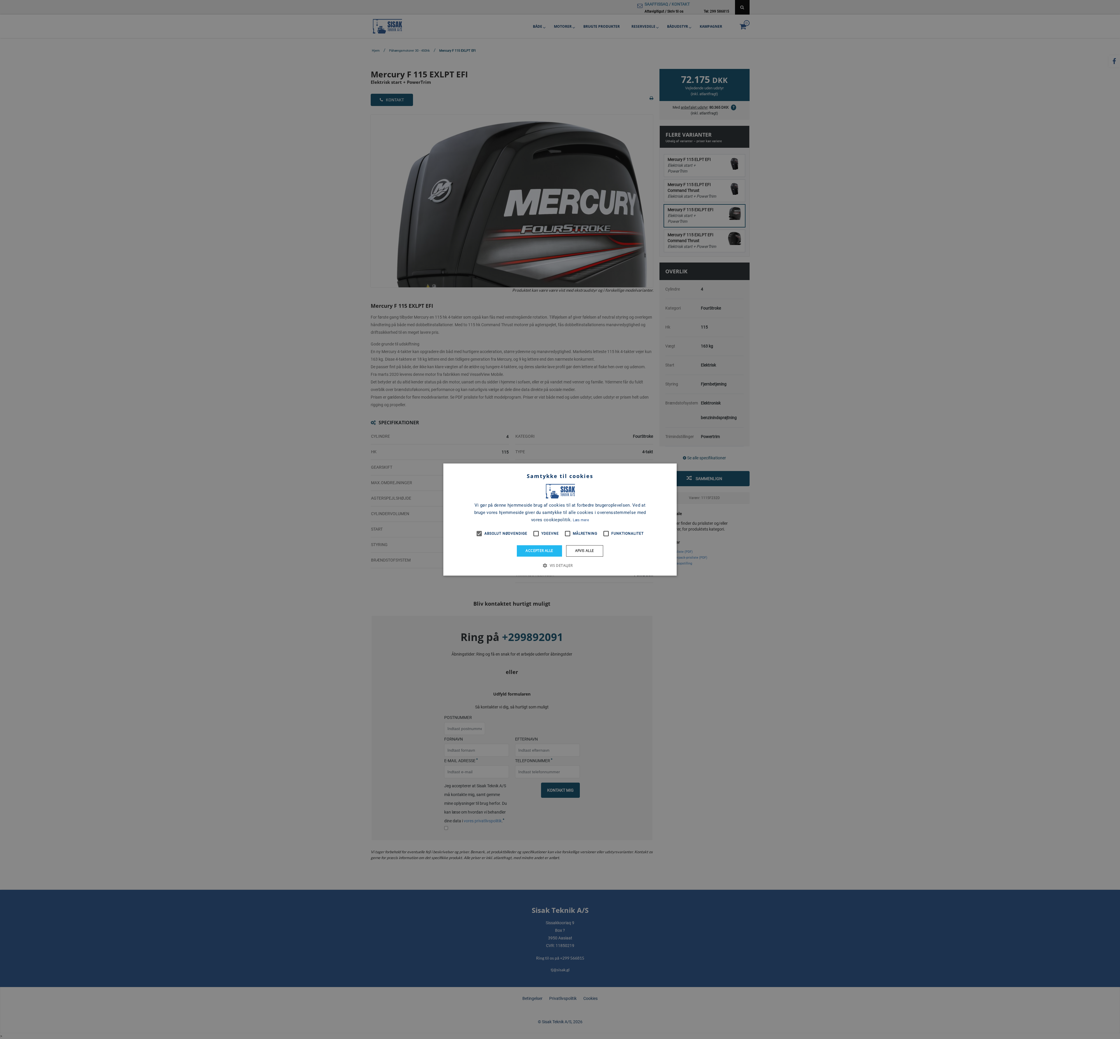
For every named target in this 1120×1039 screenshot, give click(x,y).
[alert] (560, 519)
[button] (560, 565)
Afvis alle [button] (584, 550)
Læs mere (581, 520)
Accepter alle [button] (539, 550)
